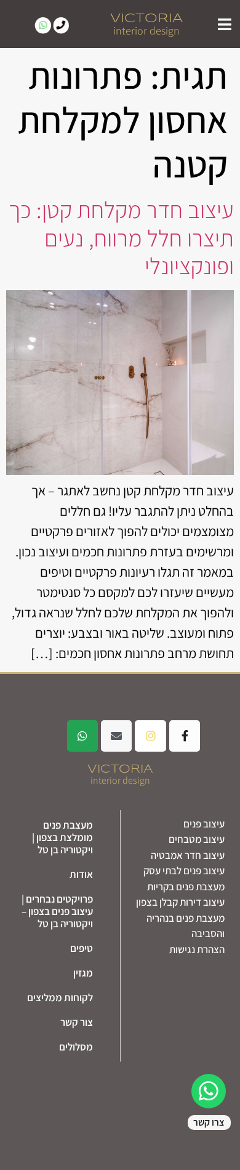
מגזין (83, 973)
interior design (146, 30)
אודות (81, 874)
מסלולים (76, 1047)
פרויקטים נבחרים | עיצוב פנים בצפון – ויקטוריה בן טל (57, 911)
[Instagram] (150, 735)
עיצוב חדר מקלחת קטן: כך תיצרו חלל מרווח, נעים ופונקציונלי (121, 237)
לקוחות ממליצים (60, 997)
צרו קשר (209, 1122)
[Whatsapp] (42, 25)
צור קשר (76, 1022)
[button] (225, 24)
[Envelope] (116, 735)
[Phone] (61, 25)
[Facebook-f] (184, 735)
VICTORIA (146, 18)
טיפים (81, 948)
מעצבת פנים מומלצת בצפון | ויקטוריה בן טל (62, 837)
